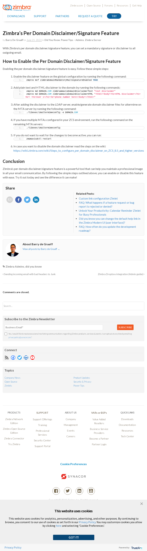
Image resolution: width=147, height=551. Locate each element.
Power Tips (79, 385)
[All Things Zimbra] (17, 8)
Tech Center (127, 436)
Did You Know (52, 40)
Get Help (137, 5)
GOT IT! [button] (74, 537)
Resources (122, 5)
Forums (109, 5)
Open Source (94, 5)
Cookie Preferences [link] (73, 464)
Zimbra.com (76, 5)
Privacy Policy (87, 522)
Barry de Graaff (14, 40)
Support (40, 16)
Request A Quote (90, 16)
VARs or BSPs (99, 412)
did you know (33, 266)
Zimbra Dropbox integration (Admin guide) (120, 274)
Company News (12, 377)
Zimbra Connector (14, 438)
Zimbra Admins (15, 266)
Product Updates (82, 377)
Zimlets (8, 385)
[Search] (138, 306)
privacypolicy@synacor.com (19, 337)
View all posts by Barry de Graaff (41, 249)
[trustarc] (136, 547)
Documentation (127, 424)
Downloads (16, 16)
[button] (142, 503)
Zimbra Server (93, 40)
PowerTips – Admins (72, 40)
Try (114, 16)
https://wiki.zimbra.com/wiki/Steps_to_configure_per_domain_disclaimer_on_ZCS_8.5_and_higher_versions (78, 150)
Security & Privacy (82, 381)
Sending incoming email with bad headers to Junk (30, 274)
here (58, 525)
